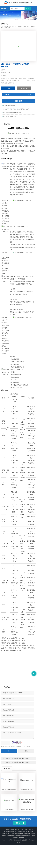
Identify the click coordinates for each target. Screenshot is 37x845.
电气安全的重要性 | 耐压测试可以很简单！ (13, 112)
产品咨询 (8, 88)
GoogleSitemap (29, 831)
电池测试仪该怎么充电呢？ (9, 105)
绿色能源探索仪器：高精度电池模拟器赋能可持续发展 (16, 109)
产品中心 (14, 26)
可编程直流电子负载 (27, 789)
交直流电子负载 (9, 809)
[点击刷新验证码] (16, 742)
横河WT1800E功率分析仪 (9, 789)
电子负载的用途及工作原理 (9, 116)
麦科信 (24, 26)
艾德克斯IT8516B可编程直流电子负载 (27, 809)
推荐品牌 (20, 26)
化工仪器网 (18, 831)
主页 (10, 26)
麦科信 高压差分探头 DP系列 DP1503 (18, 762)
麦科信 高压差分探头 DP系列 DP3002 (18, 758)
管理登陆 (23, 831)
